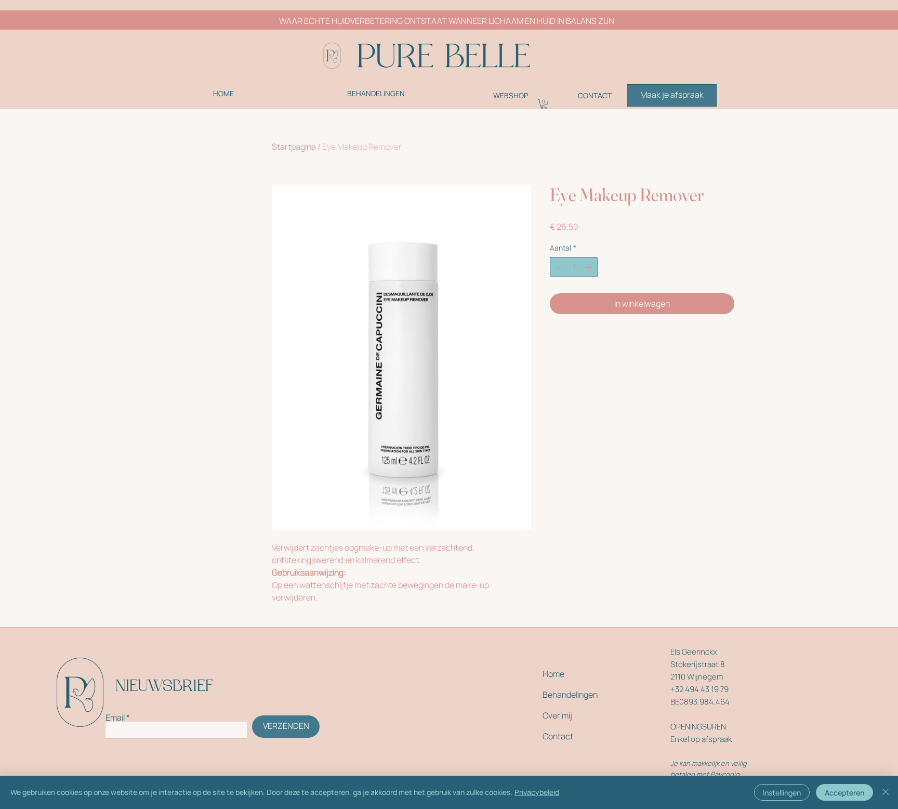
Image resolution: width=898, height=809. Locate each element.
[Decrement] (557, 267)
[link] (543, 104)
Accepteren (844, 793)
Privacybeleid (536, 792)
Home (553, 674)
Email (115, 717)
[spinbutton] (573, 267)
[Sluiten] (885, 792)
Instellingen (782, 793)
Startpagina (294, 146)
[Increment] (589, 267)
